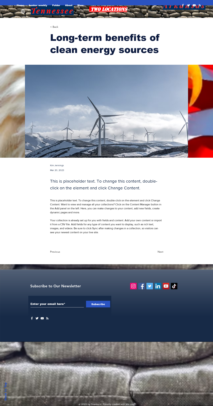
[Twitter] (188, 5)
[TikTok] (174, 286)
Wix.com (130, 404)
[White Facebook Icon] (32, 318)
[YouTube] (194, 5)
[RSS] (200, 5)
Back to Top (5, 391)
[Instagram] (133, 286)
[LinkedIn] (158, 286)
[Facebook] (183, 5)
